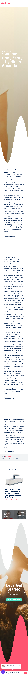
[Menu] (26, 3)
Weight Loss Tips (9, 456)
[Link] (5, 3)
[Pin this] (17, 458)
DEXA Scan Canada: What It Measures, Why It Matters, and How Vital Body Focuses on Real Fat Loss (13, 493)
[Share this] (6, 458)
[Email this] (3, 458)
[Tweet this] (10, 458)
